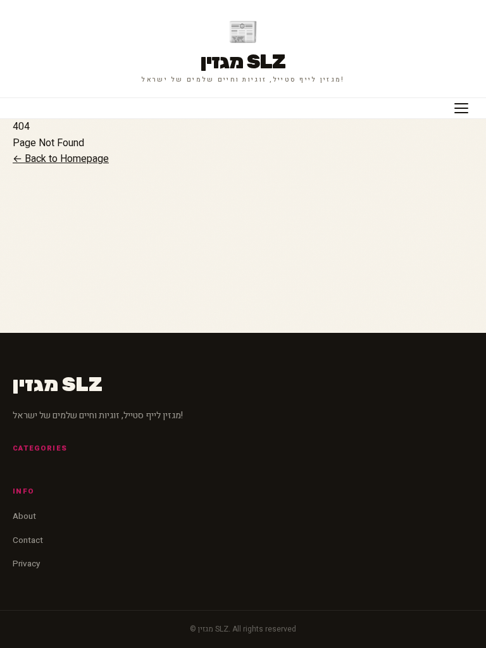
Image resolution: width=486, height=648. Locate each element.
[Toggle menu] (461, 108)
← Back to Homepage (61, 158)
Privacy (26, 564)
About (24, 516)
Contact (28, 540)
